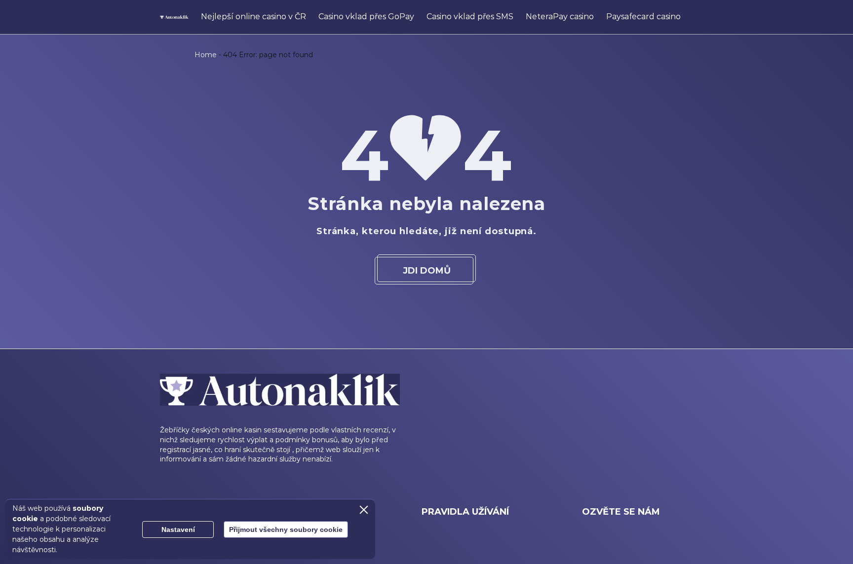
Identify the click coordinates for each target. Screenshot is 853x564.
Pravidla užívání (465, 511)
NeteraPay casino (560, 16)
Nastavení (178, 529)
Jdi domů (427, 270)
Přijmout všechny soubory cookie (286, 529)
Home (205, 54)
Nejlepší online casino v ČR (253, 16)
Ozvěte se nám (621, 511)
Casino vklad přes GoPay (366, 16)
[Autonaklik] (174, 17)
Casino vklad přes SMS (469, 16)
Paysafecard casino (643, 16)
